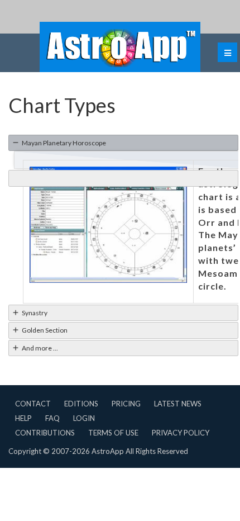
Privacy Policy (180, 432)
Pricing (126, 403)
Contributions (45, 432)
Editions (81, 403)
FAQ (52, 418)
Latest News (177, 403)
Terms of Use (113, 432)
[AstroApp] (120, 47)
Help (23, 418)
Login (84, 418)
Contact (33, 403)
